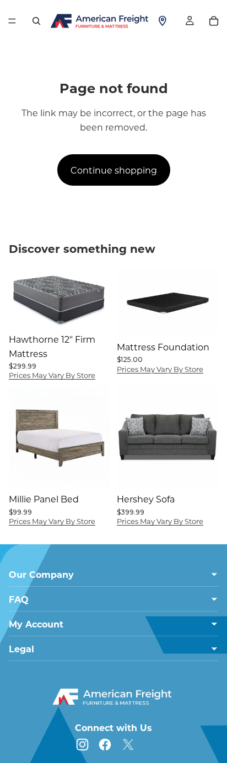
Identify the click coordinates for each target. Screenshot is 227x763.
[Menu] (12, 21)
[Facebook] (105, 744)
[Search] (36, 21)
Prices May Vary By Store (52, 375)
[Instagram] (82, 744)
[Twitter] (128, 744)
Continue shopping (114, 170)
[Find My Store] (162, 21)
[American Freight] (113, 697)
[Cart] (214, 21)
